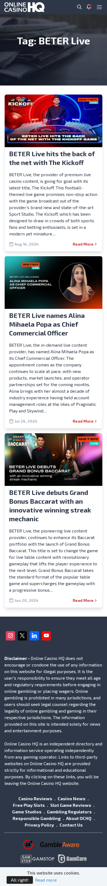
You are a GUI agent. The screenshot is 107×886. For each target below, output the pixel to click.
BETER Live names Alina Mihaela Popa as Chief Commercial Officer (47, 324)
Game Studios (26, 811)
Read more (46, 879)
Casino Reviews (35, 798)
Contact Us (71, 824)
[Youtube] (46, 636)
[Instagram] (10, 636)
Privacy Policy (39, 824)
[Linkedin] (34, 636)
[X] (22, 636)
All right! (20, 879)
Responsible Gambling (37, 818)
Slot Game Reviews (70, 805)
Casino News (71, 798)
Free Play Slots (29, 805)
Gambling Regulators (69, 811)
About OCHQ (78, 818)
